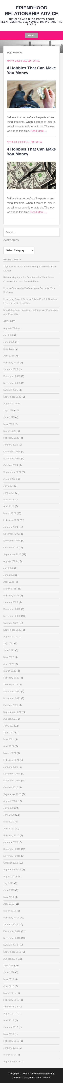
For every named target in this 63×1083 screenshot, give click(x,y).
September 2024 (12, 472)
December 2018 (11, 931)
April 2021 (8, 746)
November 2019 (11, 856)
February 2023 (11, 595)
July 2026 (8, 335)
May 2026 (8, 348)
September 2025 (12, 396)
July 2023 (8, 568)
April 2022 (8, 664)
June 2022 (9, 650)
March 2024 (9, 513)
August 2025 (10, 403)
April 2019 (8, 903)
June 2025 (9, 417)
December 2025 (11, 376)
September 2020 (12, 794)
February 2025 (11, 437)
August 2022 (10, 636)
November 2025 (11, 383)
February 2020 (11, 835)
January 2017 (10, 1027)
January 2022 (10, 684)
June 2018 (9, 972)
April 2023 (8, 581)
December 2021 (11, 691)
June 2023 (9, 575)
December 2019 (11, 849)
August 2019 (10, 876)
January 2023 (10, 602)
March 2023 (9, 588)
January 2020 (10, 842)
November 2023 (11, 540)
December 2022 (11, 609)
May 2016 (8, 1034)
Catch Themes (42, 1077)
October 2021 (10, 705)
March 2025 (9, 431)
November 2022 (11, 616)
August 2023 (10, 561)
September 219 (11, 1061)
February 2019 (11, 917)
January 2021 (10, 767)
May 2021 (8, 739)
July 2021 (8, 725)
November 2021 (11, 698)
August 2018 (10, 958)
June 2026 (9, 342)
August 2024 (10, 479)
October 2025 (10, 390)
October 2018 (10, 945)
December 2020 (11, 773)
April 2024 (8, 506)
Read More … (38, 131)
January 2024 (10, 527)
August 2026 (10, 328)
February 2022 (11, 677)
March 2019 (9, 910)
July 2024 (8, 485)
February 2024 (11, 520)
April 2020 (8, 828)
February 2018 (11, 1000)
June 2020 (9, 814)
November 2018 (11, 938)
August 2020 (10, 801)
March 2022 (9, 670)
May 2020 (8, 821)
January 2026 (10, 369)
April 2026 (8, 355)
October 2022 (10, 623)
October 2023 (10, 547)
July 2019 (8, 883)
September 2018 (12, 951)
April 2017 (8, 1020)
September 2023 (12, 554)
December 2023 (11, 533)
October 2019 (10, 862)
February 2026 (11, 362)
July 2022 (8, 643)
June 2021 (9, 732)
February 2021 (11, 760)
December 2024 (11, 451)
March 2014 (9, 1054)
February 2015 (11, 1040)
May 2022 (8, 657)
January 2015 (10, 1047)
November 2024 (11, 458)
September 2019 (12, 869)
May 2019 (8, 897)
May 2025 (8, 424)
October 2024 (10, 465)
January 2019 (10, 924)
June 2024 (9, 492)
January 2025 (10, 444)
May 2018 (8, 979)
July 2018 (8, 965)
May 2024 (8, 499)
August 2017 (10, 1013)
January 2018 (10, 1006)
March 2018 (9, 993)
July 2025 (8, 410)
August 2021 (10, 718)
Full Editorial (30, 60)
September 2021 (12, 712)
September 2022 (12, 629)
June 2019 (9, 890)
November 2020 (11, 780)
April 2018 (8, 986)
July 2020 (8, 807)
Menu (31, 35)
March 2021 (9, 753)
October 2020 (10, 787)
